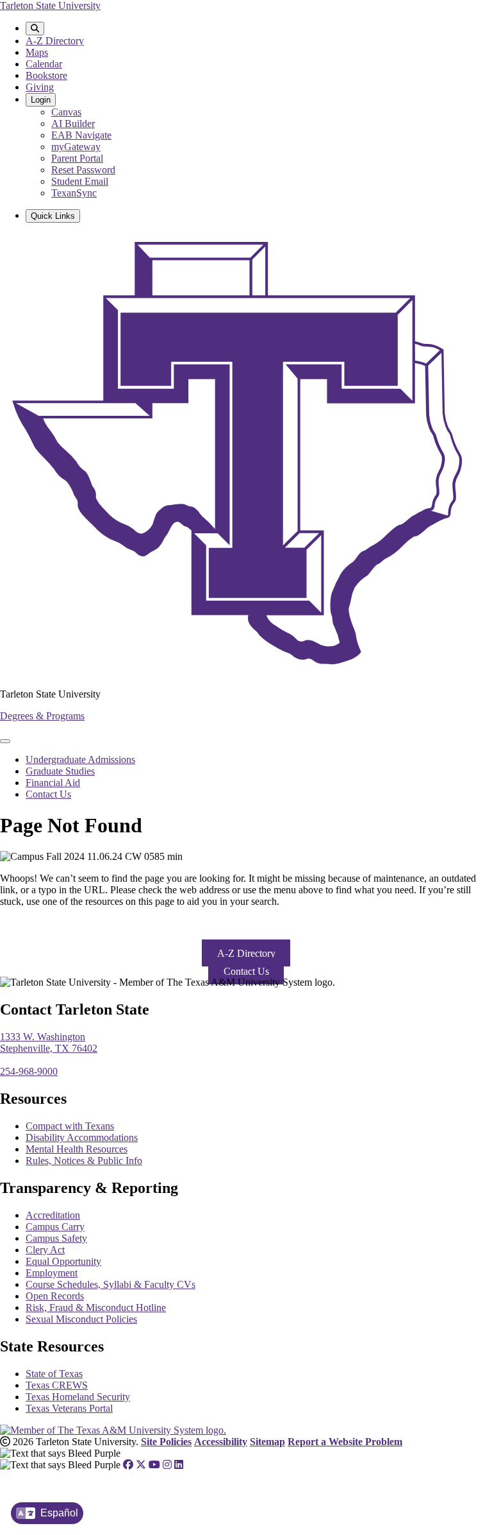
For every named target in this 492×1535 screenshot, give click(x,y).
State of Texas (54, 1373)
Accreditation (53, 1215)
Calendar (44, 63)
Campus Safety (56, 1238)
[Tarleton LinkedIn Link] (178, 1464)
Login (41, 100)
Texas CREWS (57, 1385)
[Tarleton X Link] (141, 1464)
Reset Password (83, 169)
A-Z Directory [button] (246, 952)
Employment (52, 1272)
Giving (40, 86)
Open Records (55, 1296)
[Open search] (35, 28)
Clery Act (45, 1249)
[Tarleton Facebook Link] (128, 1464)
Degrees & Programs (42, 715)
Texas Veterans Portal (69, 1408)
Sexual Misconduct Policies (81, 1319)
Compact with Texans (70, 1125)
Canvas (66, 112)
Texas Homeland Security (78, 1396)
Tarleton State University (50, 5)
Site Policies (166, 1441)
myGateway (76, 146)
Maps (37, 52)
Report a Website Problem (345, 1441)
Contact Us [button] (246, 970)
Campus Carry (55, 1226)
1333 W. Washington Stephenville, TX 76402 (48, 1042)
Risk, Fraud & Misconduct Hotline (96, 1307)
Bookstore (46, 75)
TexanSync (74, 192)
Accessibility (220, 1441)
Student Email (79, 181)
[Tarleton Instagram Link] (167, 1464)
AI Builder (73, 123)
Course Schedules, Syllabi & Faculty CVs (110, 1284)
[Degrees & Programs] (246, 672)
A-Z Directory (55, 40)
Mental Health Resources (76, 1149)
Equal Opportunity (63, 1261)
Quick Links (53, 216)
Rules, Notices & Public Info (84, 1160)
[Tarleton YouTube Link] (154, 1464)
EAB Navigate (81, 135)
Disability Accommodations (82, 1137)
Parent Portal (77, 158)
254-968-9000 (29, 1071)
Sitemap (267, 1441)
